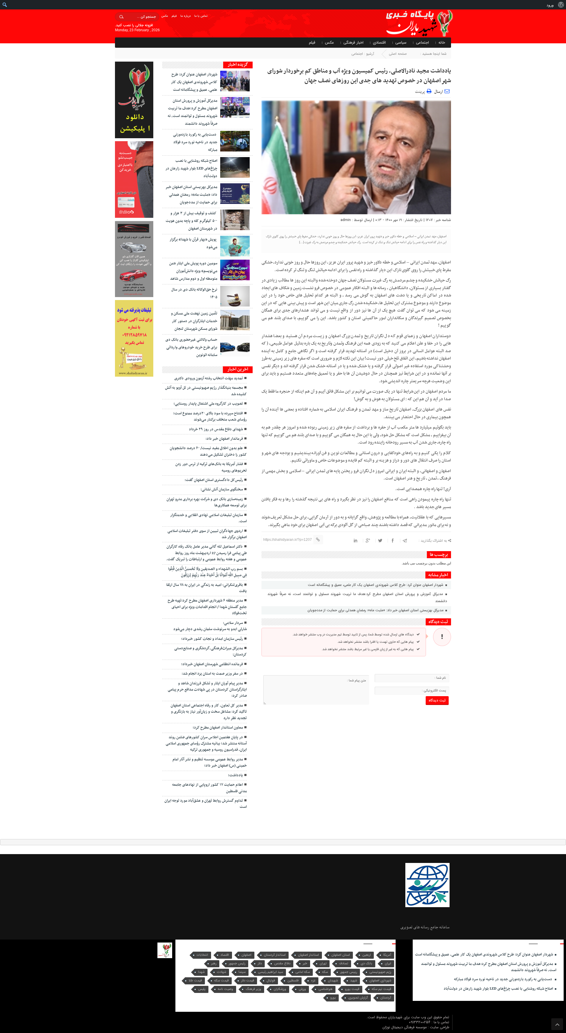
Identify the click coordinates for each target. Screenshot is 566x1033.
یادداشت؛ (235, 775)
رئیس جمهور (237, 963)
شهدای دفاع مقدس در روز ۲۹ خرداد (216, 429)
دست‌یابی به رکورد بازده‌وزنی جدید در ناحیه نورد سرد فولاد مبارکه (195, 142)
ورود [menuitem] (550, 4)
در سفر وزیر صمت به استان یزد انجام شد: (212, 673)
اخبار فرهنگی (353, 42)
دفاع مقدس (282, 963)
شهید (353, 980)
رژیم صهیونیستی (380, 972)
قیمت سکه (221, 980)
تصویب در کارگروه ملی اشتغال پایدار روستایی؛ (208, 404)
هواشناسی (325, 989)
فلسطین (293, 980)
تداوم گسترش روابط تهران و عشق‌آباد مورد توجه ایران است (205, 804)
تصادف (343, 963)
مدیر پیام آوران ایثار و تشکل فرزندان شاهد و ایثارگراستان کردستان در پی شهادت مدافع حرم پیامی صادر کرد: (207, 689)
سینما (242, 972)
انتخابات (202, 955)
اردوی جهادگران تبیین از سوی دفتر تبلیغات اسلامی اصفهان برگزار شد (207, 534)
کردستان (385, 997)
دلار (260, 963)
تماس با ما (201, 16)
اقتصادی (379, 42)
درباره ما (185, 16)
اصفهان (246, 955)
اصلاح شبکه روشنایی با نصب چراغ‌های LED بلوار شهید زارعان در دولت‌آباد (191, 168)
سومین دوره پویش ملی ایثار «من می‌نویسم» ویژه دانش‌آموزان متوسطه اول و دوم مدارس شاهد (193, 271)
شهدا (201, 972)
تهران (323, 963)
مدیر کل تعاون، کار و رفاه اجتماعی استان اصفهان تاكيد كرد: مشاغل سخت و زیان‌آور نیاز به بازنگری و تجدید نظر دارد (209, 711)
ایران (388, 963)
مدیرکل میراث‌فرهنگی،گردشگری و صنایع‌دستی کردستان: (210, 651)
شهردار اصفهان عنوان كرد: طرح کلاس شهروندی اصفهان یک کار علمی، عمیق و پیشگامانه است (376, 585)
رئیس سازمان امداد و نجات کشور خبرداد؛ (212, 639)
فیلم (174, 16)
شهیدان (333, 980)
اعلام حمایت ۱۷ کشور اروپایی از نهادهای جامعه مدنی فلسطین (209, 788)
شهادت (221, 972)
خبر (305, 963)
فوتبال (270, 980)
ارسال (438, 91)
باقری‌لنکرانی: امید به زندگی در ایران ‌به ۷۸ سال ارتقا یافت (206, 588)
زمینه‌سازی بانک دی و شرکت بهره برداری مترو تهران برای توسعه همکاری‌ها (207, 502)
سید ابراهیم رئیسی (270, 972)
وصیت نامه (225, 989)
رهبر (213, 963)
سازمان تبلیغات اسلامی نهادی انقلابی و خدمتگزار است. (208, 518)
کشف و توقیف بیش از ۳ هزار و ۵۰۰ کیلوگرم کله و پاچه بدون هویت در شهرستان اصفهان (191, 221)
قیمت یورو (352, 989)
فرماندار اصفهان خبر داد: (224, 439)
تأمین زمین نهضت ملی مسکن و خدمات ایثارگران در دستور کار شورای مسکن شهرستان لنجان (194, 321)
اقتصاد (225, 955)
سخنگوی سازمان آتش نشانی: (221, 489)
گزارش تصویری (358, 997)
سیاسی (401, 42)
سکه (325, 972)
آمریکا (387, 955)
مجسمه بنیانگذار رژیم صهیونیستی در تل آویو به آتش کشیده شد (206, 391)
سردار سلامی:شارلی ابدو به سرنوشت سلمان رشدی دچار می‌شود (210, 626)
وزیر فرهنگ (253, 989)
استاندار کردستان (275, 955)
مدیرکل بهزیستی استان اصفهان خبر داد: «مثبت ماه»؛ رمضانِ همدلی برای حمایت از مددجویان (376, 610)
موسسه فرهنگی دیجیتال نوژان (405, 1027)
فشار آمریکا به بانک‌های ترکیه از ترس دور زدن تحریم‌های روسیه (211, 467)
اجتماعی (422, 42)
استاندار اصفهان (308, 955)
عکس (164, 16)
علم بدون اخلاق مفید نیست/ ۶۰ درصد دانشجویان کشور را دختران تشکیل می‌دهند (208, 451)
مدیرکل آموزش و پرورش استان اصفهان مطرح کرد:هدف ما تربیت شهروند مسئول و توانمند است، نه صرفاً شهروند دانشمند (357, 597)
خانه (441, 42)
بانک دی (366, 963)
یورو (333, 997)
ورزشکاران (280, 989)
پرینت (421, 90)
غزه (313, 980)
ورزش (302, 989)
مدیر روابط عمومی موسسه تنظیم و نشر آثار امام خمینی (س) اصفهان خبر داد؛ (209, 762)
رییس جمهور (348, 972)
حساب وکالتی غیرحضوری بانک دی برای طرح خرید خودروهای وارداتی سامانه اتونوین (191, 347)
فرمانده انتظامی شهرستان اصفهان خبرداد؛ (212, 664)
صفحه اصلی (398, 54)
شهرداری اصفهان (380, 980)
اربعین (366, 955)
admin (345, 220)
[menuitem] (561, 4)
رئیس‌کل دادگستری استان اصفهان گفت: (214, 480)
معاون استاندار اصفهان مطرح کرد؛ (218, 727)
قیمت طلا (195, 980)
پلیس (201, 989)
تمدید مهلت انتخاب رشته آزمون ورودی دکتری (208, 378)
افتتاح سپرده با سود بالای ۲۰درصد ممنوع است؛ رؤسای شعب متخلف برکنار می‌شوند (210, 416)
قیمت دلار (247, 980)
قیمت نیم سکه (381, 989)
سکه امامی (302, 972)
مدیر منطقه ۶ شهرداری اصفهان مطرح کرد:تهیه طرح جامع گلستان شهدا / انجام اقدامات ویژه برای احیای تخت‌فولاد (207, 607)
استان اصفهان (340, 955)
